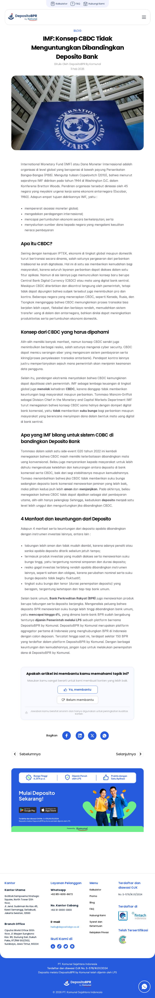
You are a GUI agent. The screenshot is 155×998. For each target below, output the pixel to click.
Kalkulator (95, 889)
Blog (92, 902)
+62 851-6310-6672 (62, 894)
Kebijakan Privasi (99, 932)
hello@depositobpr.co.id (65, 926)
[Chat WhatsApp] (144, 987)
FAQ (92, 909)
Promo (93, 896)
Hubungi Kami (98, 915)
